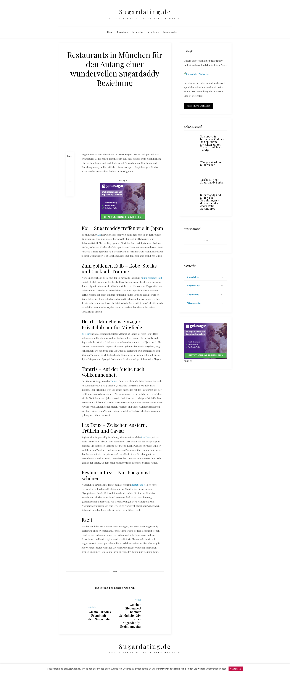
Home (110, 32)
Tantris (114, 381)
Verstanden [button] (235, 668)
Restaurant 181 (139, 484)
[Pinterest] (70, 178)
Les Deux (146, 437)
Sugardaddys (153, 32)
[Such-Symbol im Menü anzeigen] (182, 32)
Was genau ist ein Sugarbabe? (211, 163)
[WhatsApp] (70, 185)
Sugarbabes (137, 32)
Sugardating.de (145, 12)
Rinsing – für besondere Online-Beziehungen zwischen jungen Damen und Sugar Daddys (212, 143)
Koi (99, 234)
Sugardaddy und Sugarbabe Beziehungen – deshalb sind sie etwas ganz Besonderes (210, 201)
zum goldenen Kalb (152, 277)
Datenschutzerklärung (173, 668)
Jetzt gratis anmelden (198, 106)
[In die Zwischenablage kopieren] (70, 192)
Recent (205, 240)
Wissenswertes (170, 32)
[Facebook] (70, 163)
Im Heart (86, 333)
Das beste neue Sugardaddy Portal (212, 181)
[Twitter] (70, 170)
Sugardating (122, 32)
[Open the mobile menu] (228, 32)
